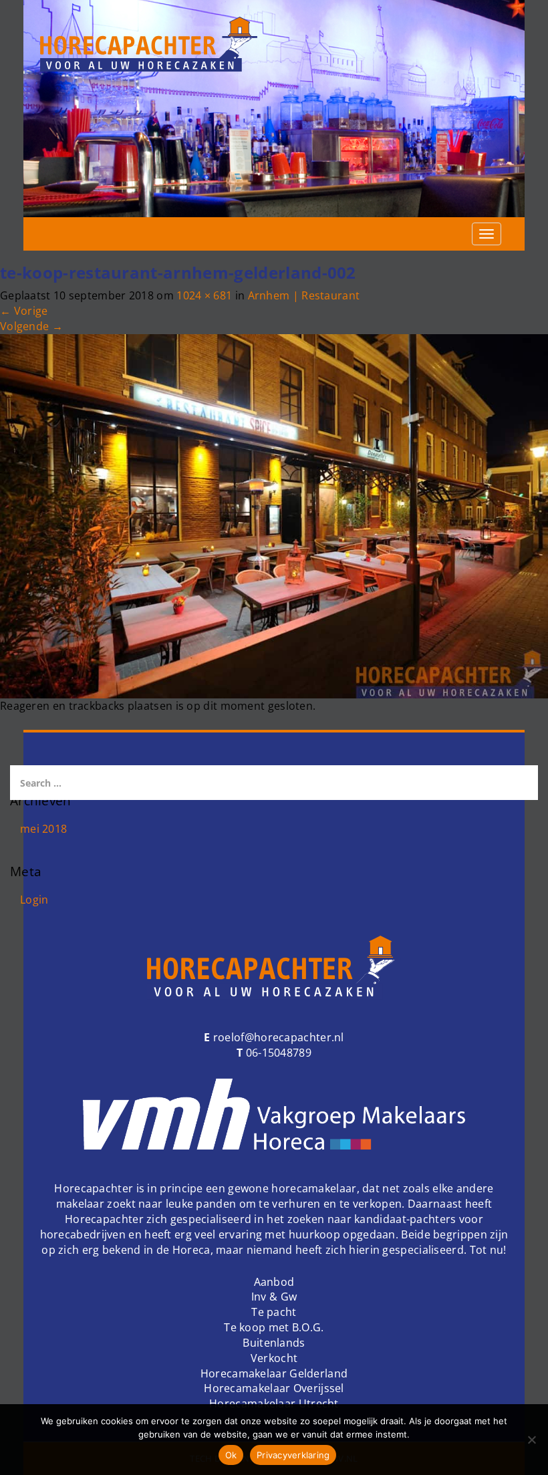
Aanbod (274, 1282)
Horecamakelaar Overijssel (274, 1388)
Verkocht (274, 1358)
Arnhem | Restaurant (304, 295)
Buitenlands (274, 1342)
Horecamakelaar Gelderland (274, 1373)
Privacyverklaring (293, 1455)
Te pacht (273, 1312)
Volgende (31, 326)
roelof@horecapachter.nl (277, 1037)
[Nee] (531, 1439)
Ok (231, 1455)
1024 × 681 (204, 295)
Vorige (23, 310)
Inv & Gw (274, 1296)
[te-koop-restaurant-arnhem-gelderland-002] (274, 515)
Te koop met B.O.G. (273, 1327)
